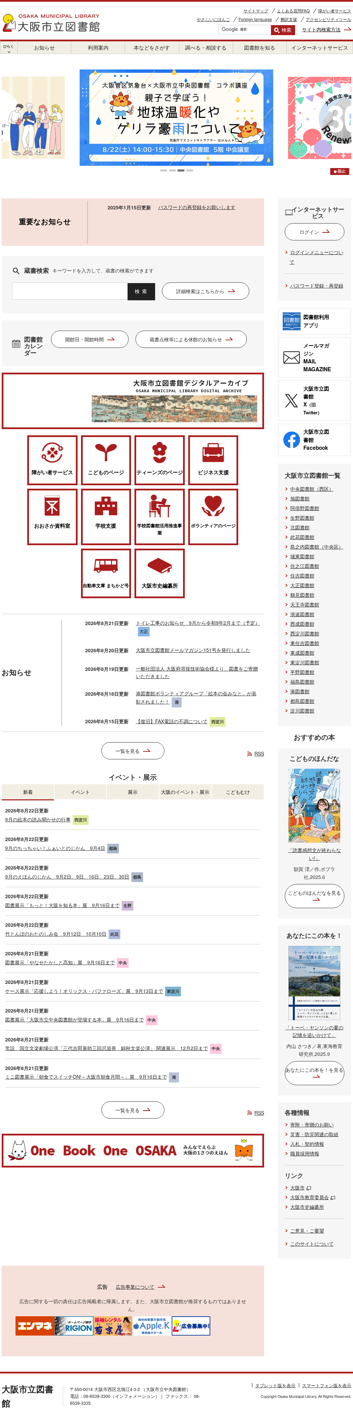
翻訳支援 (289, 19)
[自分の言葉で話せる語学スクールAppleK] (151, 1325)
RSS (259, 753)
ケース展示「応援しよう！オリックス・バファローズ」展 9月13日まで (84, 990)
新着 (28, 791)
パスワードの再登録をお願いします (196, 207)
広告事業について (135, 1286)
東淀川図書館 (304, 662)
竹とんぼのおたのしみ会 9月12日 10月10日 (56, 933)
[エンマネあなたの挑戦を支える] (35, 1325)
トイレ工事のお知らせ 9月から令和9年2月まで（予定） (198, 622)
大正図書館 (302, 585)
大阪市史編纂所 (307, 1206)
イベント (80, 791)
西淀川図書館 (304, 633)
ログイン (309, 231)
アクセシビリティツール (328, 19)
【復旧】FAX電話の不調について (172, 721)
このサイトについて (312, 1243)
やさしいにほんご (213, 19)
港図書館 (300, 691)
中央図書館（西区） (312, 488)
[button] (163, 170)
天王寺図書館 (304, 604)
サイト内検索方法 (321, 29)
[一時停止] (339, 171)
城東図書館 (302, 556)
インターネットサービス (319, 47)
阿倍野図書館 (304, 508)
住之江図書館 (304, 565)
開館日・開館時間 (84, 339)
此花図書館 (302, 536)
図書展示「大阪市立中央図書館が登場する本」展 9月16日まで (74, 1019)
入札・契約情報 (307, 1143)
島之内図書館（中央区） (316, 546)
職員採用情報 (304, 1153)
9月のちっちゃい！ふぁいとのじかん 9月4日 (55, 847)
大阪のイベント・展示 (185, 791)
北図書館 (300, 527)
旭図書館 (300, 498)
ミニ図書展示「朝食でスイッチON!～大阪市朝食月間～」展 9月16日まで (86, 1076)
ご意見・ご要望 (307, 1230)
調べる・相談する (205, 47)
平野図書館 (302, 671)
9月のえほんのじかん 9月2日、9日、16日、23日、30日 (67, 876)
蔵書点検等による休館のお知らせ (186, 339)
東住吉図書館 (304, 643)
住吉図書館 (302, 575)
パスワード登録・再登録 (316, 285)
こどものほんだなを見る (314, 892)
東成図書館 (302, 652)
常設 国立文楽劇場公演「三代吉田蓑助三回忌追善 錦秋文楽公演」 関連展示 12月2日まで (106, 1048)
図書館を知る (259, 47)
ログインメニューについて (316, 257)
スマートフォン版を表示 (326, 1385)
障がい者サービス (334, 10)
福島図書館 (302, 681)
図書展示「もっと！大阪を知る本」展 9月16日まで (62, 905)
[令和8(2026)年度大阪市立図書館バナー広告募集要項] (190, 1325)
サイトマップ (255, 10)
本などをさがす (152, 47)
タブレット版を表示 (275, 1385)
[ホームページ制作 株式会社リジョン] (73, 1325)
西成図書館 (302, 623)
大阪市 (297, 1187)
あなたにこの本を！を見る (314, 1069)
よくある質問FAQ (293, 10)
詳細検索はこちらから (200, 291)
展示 (133, 791)
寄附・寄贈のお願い (312, 1124)
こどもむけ (238, 791)
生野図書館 (302, 517)
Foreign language (255, 19)
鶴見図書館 (302, 594)
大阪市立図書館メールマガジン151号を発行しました (193, 649)
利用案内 (98, 47)
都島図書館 (302, 700)
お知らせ (44, 47)
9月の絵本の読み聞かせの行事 (38, 819)
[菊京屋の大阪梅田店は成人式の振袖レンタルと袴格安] (112, 1325)
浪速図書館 (302, 614)
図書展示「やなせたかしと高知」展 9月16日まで (60, 962)
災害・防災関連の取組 (314, 1134)
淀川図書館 (302, 710)
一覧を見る (127, 750)
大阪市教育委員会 (309, 1197)
